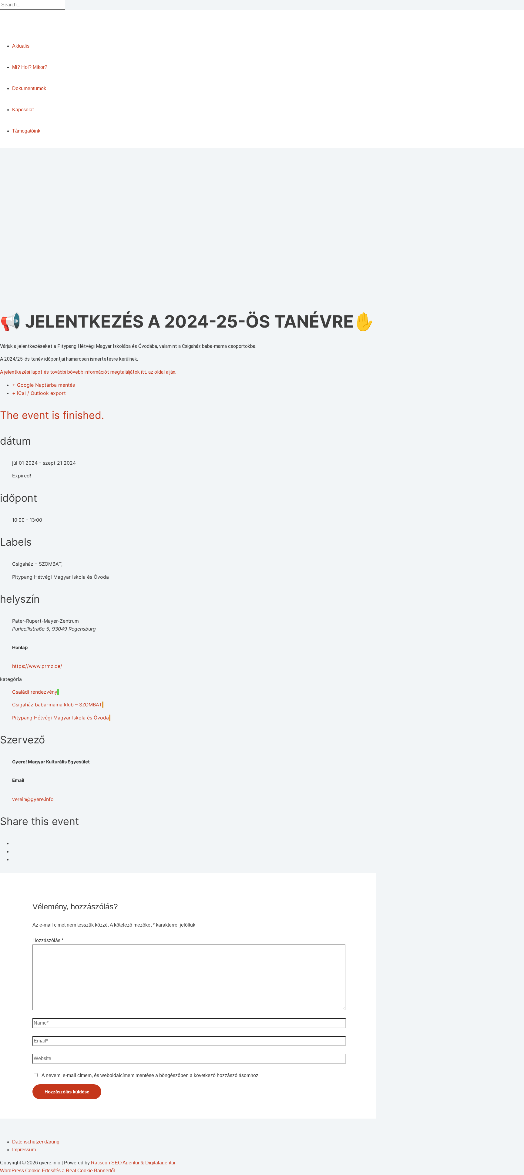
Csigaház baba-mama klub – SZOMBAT (57, 705)
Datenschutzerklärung (35, 1141)
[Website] (189, 1059)
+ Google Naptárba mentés (43, 385)
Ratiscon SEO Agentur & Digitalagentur (133, 1162)
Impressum (24, 1149)
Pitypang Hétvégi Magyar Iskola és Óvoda (60, 718)
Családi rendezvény (34, 692)
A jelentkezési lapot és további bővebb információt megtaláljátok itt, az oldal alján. (88, 372)
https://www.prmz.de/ (37, 666)
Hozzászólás (47, 940)
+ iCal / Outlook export (39, 393)
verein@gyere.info (33, 799)
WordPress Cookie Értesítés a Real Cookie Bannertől (57, 1170)
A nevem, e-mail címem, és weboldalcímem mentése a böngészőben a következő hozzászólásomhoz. (151, 1075)
